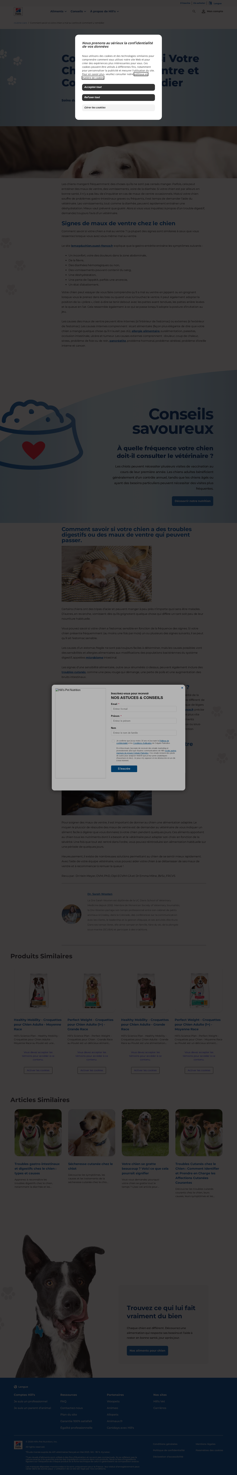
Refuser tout (92, 97)
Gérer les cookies (94, 107)
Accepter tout (92, 87)
